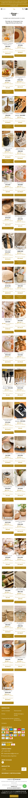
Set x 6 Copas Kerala (20, 623)
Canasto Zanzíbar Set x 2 (20, 522)
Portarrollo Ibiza (8, 113)
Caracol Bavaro (20, 453)
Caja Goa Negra (7, 657)
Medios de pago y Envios (19, 714)
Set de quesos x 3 (7, 386)
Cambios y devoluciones (17, 719)
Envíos (3, 714)
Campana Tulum (8, 555)
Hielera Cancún (8, 148)
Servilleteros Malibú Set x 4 (8, 319)
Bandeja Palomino (8, 588)
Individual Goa (20, 43)
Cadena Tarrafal (20, 113)
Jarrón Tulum (8, 183)
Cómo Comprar (6, 710)
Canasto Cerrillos (20, 284)
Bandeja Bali (7, 353)
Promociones (17, 710)
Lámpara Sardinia (8, 520)
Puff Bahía (8, 216)
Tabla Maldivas (20, 318)
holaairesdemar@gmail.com (11, 753)
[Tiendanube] (14, 783)
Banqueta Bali (20, 386)
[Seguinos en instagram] (3, 762)
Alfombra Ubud (20, 249)
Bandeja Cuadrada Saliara (20, 216)
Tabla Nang (8, 250)
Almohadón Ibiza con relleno (8, 420)
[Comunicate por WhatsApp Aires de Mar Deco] (24, 786)
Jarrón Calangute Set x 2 (20, 77)
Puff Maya (7, 284)
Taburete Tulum (7, 690)
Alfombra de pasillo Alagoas (20, 589)
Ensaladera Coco (20, 657)
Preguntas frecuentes (8, 718)
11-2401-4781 (6, 751)
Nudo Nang (20, 419)
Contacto (4, 723)
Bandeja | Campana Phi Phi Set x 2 (8, 44)
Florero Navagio (20, 486)
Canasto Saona (8, 623)
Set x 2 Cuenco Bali (8, 453)
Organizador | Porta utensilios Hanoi (20, 149)
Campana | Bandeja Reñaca (8, 78)
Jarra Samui (20, 183)
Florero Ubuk (20, 555)
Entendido (14, 796)
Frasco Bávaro (8, 486)
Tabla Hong (20, 353)
